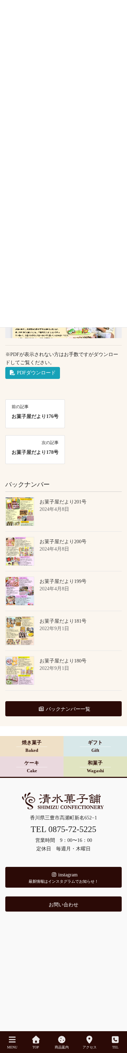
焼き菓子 (32, 746)
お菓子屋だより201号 (63, 502)
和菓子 (95, 767)
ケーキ (31, 767)
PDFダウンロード (36, 372)
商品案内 (62, 1047)
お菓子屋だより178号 (35, 452)
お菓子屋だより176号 (35, 416)
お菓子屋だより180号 (63, 661)
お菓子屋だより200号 (63, 541)
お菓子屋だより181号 (63, 621)
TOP (35, 1047)
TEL (115, 1047)
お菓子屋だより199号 (63, 581)
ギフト (95, 746)
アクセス (90, 1047)
